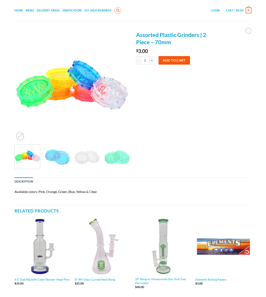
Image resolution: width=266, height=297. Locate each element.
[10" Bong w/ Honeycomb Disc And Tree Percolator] (163, 246)
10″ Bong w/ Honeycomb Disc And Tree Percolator (160, 281)
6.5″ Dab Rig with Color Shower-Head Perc (42, 279)
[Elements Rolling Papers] (223, 246)
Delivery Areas (48, 10)
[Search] (118, 10)
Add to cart (174, 60)
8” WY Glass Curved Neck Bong (95, 279)
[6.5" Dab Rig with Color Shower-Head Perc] (43, 246)
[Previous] (22, 85)
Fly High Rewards (98, 10)
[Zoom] (20, 136)
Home (19, 10)
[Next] (122, 85)
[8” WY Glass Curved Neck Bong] (103, 246)
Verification (72, 10)
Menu (30, 10)
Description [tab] (24, 181)
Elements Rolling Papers (211, 279)
